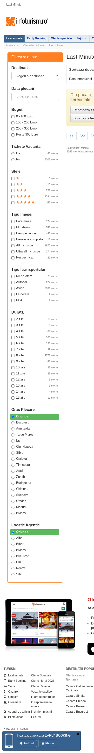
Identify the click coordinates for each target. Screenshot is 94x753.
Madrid (21, 507)
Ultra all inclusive (37, 251)
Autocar (37, 282)
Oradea (21, 501)
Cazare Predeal (76, 701)
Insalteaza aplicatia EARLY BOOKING (44, 735)
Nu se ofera (37, 276)
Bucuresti (22, 422)
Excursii (36, 717)
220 (82, 136)
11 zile (37, 373)
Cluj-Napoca (24, 446)
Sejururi (81, 38)
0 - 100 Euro (24, 116)
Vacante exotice (41, 691)
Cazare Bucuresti (77, 711)
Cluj (18, 562)
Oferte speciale (61, 38)
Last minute (14, 38)
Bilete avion (15, 717)
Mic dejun (37, 227)
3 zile (37, 325)
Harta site (9, 728)
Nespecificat (37, 257)
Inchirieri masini (41, 711)
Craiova (21, 458)
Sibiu (19, 452)
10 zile (37, 367)
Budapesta (23, 483)
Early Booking (36, 38)
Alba (19, 538)
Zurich (20, 477)
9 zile (37, 361)
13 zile (37, 385)
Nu (37, 159)
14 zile (37, 391)
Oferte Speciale (41, 675)
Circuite (12, 697)
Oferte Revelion (41, 686)
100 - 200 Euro (26, 122)
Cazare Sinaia (75, 695)
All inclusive (37, 245)
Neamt (20, 568)
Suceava (22, 495)
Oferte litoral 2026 (42, 680)
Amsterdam (24, 428)
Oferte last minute (33, 45)
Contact (24, 728)
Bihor (19, 544)
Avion (37, 288)
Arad (19, 471)
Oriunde (22, 416)
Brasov (21, 513)
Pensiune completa (37, 239)
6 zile (37, 343)
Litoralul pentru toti (43, 697)
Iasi (18, 440)
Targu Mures (25, 434)
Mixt (37, 300)
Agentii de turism (18, 711)
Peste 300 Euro (27, 134)
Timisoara (23, 464)
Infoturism (27, 21)
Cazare (12, 691)
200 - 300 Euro (26, 128)
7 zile (37, 349)
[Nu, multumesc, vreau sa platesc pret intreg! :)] (78, 734)
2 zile (37, 319)
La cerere (37, 294)
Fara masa (37, 221)
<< (72, 136)
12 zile (37, 379)
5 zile (37, 337)
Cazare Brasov (75, 706)
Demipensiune (37, 233)
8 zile (37, 355)
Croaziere (13, 702)
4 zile (37, 331)
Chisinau (22, 489)
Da (37, 153)
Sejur (10, 686)
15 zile (37, 397)
